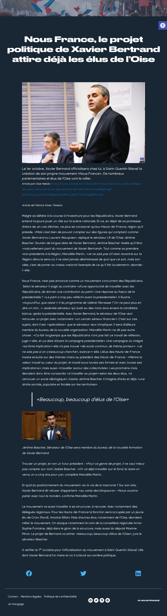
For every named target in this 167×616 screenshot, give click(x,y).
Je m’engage (16, 604)
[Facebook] (90, 600)
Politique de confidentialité (60, 596)
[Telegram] (107, 600)
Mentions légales (31, 596)
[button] (29, 573)
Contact (13, 596)
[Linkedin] (102, 600)
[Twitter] (96, 600)
